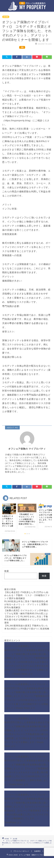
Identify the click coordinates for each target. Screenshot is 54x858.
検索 (6, 571)
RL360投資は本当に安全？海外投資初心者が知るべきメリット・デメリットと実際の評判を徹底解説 (26, 604)
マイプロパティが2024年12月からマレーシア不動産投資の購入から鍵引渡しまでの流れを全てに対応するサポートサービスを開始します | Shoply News (26, 738)
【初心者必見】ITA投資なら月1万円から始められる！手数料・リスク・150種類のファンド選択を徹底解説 (27, 595)
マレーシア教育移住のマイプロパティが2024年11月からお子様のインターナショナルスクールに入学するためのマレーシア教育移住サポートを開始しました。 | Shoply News (27, 666)
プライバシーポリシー (21, 851)
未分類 (6, 17)
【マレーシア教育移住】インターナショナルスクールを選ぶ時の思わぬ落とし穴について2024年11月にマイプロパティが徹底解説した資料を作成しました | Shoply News (27, 776)
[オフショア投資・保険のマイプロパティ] (27, 8)
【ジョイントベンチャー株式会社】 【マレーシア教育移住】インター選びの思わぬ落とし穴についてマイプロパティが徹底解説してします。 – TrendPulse (27, 814)
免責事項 (37, 851)
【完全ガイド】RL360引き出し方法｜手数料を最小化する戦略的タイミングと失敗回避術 (26, 619)
